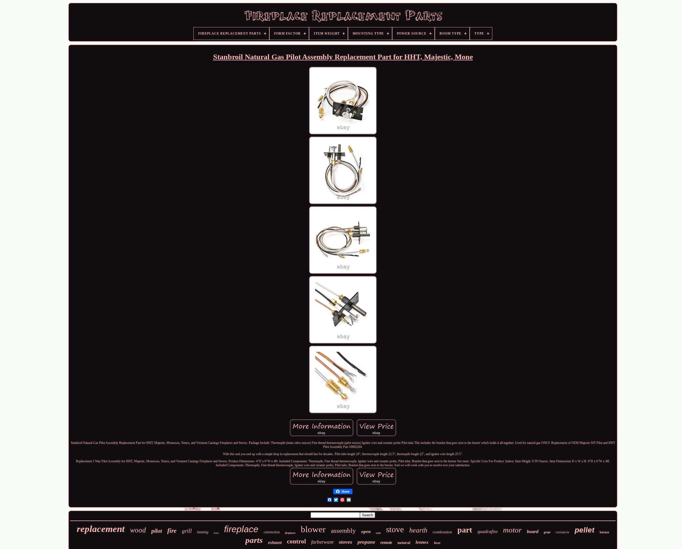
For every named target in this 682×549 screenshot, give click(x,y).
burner (604, 532)
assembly (343, 530)
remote (386, 542)
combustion (442, 532)
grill (187, 531)
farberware (322, 542)
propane (366, 542)
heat (437, 543)
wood (138, 530)
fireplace (241, 529)
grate (547, 532)
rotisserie (562, 532)
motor (512, 530)
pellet (584, 530)
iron (216, 532)
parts (254, 540)
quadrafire (487, 531)
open (366, 531)
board (532, 531)
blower (313, 529)
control (296, 541)
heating (202, 532)
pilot (156, 530)
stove (395, 529)
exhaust (275, 542)
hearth (418, 530)
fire (172, 530)
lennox (422, 542)
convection (272, 532)
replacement (101, 529)
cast (378, 532)
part (464, 529)
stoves (345, 542)
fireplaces (290, 532)
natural (403, 542)
